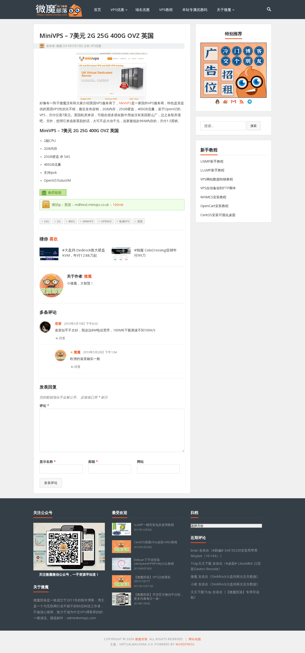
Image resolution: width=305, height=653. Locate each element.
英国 (139, 221)
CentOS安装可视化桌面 (217, 215)
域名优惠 (142, 9)
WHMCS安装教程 (213, 197)
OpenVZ (106, 221)
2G (59, 221)
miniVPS (88, 221)
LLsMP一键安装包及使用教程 (154, 525)
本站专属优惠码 (194, 9)
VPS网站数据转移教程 (216, 179)
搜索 (253, 126)
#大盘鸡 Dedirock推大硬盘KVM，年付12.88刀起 (83, 253)
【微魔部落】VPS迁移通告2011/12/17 (152, 579)
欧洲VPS (124, 221)
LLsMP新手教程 (212, 170)
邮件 (233, 102)
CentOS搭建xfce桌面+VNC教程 (155, 542)
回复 (62, 338)
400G (71, 221)
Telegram (249, 102)
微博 (225, 102)
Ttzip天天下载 (201, 563)
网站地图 (195, 639)
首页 (97, 9)
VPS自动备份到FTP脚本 (218, 188)
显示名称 (48, 461)
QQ (217, 102)
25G (46, 221)
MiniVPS (125, 103)
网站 (140, 461)
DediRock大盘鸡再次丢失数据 (234, 576)
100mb (118, 204)
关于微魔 (224, 9)
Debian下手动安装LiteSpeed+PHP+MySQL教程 (154, 562)
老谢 (58, 323)
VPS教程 (166, 9)
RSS (241, 103)
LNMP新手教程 (212, 161)
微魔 (59, 46)
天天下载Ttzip (201, 592)
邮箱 (93, 461)
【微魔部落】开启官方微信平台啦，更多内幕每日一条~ (158, 596)
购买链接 (54, 192)
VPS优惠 (117, 9)
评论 (44, 405)
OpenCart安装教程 (214, 206)
